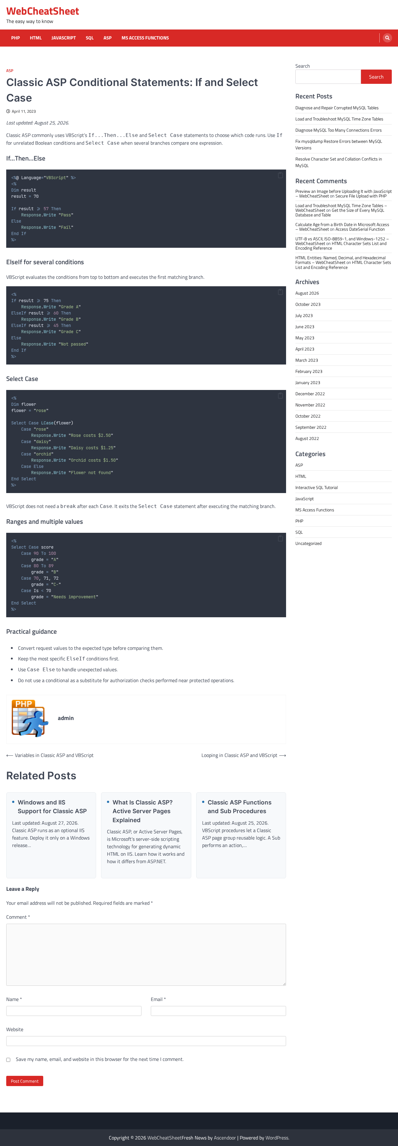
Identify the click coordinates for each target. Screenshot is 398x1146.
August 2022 (307, 438)
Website (14, 1029)
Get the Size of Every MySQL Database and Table (339, 212)
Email (158, 999)
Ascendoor (225, 1137)
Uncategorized (308, 543)
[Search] (387, 38)
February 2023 (308, 371)
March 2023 (306, 359)
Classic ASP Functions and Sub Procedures (239, 807)
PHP (15, 37)
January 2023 (307, 382)
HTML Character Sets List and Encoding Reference (340, 245)
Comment (18, 917)
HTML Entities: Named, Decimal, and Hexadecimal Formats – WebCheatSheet (340, 259)
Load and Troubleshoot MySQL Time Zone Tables (339, 118)
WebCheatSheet (42, 11)
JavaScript (64, 37)
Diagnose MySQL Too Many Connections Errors (338, 129)
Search (302, 66)
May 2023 (304, 337)
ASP (108, 37)
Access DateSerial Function (360, 228)
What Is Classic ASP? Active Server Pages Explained (143, 811)
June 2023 (304, 326)
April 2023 (304, 348)
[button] (280, 175)
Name (14, 999)
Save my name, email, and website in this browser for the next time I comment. (99, 1059)
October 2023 (308, 304)
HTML (36, 37)
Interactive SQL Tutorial (316, 487)
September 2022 (310, 427)
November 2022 (310, 404)
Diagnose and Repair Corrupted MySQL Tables (337, 107)
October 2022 (308, 415)
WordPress (277, 1137)
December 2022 (310, 393)
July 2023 (304, 315)
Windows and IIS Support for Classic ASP (52, 807)
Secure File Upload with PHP (361, 195)
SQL (90, 37)
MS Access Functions (145, 37)
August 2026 (307, 292)
